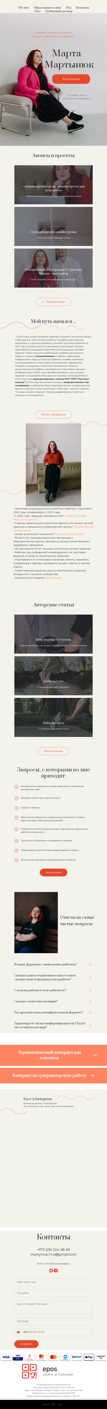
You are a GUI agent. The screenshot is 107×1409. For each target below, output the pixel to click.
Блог (38, 11)
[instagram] (51, 1270)
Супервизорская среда (68, 534)
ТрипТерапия (53, 577)
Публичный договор (58, 11)
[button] (71, 79)
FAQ (68, 7)
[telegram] (56, 1270)
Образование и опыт (47, 7)
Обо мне (23, 7)
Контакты (82, 7)
